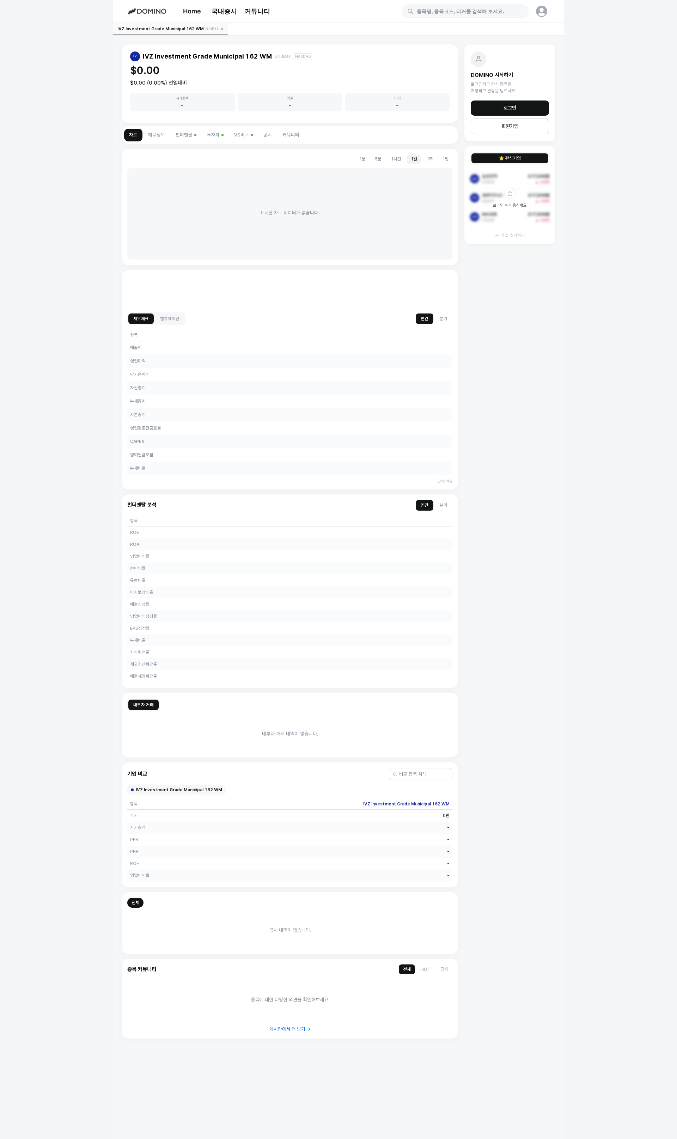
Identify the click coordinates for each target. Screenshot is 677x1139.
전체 (135, 902)
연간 (424, 318)
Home (192, 11)
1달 (445, 159)
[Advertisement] (289, 291)
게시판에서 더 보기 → (290, 1029)
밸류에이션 (169, 318)
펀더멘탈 (184, 135)
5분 (378, 159)
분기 (443, 318)
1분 (362, 159)
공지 (444, 969)
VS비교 (241, 135)
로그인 (510, 108)
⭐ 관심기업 (510, 158)
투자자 (213, 135)
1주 (429, 159)
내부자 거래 (143, 704)
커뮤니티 (257, 11)
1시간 (396, 159)
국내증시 (224, 11)
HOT (426, 969)
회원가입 (509, 126)
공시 (267, 135)
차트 (133, 135)
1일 (413, 159)
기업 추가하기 (513, 235)
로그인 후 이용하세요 (510, 205)
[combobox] (469, 11)
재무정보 (156, 135)
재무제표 (141, 318)
